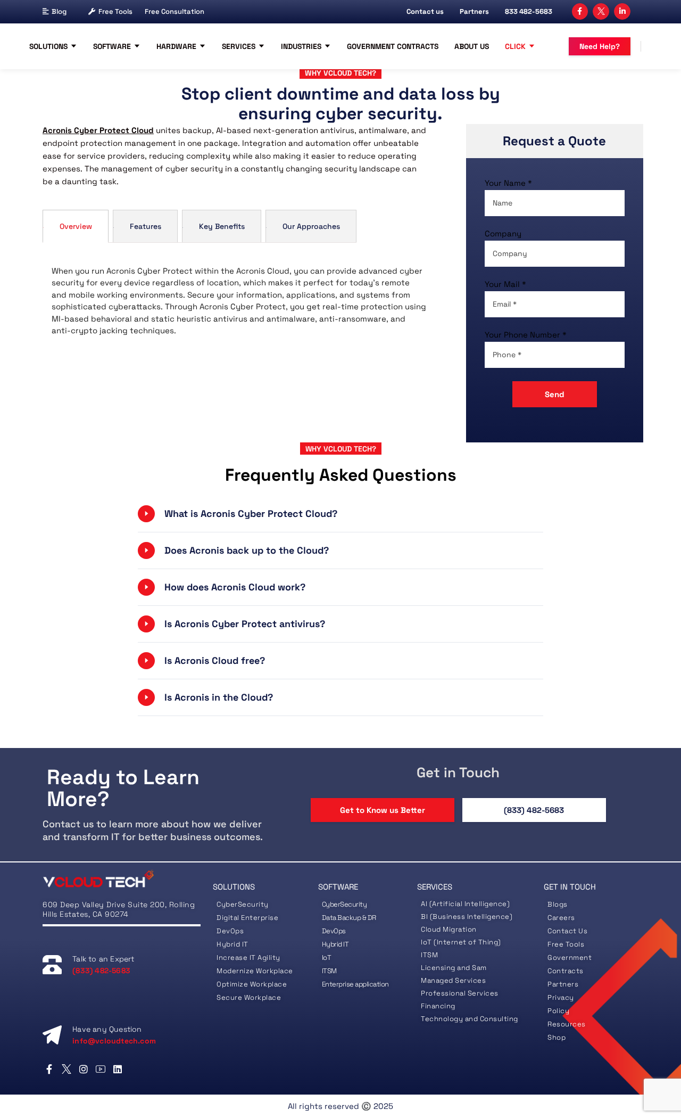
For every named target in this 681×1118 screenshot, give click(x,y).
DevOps (230, 930)
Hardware (176, 46)
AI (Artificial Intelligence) (465, 903)
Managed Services (453, 980)
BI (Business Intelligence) (466, 916)
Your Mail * (505, 284)
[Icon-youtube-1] (100, 1069)
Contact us (425, 11)
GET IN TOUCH (570, 887)
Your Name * (508, 183)
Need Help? (599, 46)
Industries (301, 46)
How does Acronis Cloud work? (236, 587)
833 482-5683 (528, 11)
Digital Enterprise (247, 917)
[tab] (76, 226)
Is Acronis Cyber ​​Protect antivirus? (244, 624)
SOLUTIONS (234, 887)
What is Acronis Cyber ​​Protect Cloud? (252, 513)
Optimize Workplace (252, 984)
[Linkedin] (117, 1069)
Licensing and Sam (454, 967)
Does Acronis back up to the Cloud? (246, 550)
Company (503, 233)
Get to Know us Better (382, 810)
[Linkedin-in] (622, 11)
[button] (340, 514)
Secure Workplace (249, 997)
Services (238, 46)
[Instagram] (83, 1069)
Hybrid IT (232, 944)
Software (112, 46)
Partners (474, 11)
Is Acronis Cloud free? (216, 660)
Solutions (48, 46)
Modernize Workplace (255, 970)
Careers (561, 917)
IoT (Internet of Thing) (461, 942)
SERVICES (434, 887)
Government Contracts (392, 46)
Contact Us (567, 930)
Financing (438, 1005)
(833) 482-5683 (534, 810)
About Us (471, 46)
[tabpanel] (234, 303)
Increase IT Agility (248, 957)
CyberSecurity (243, 904)
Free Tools (115, 11)
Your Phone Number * (526, 335)
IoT (326, 957)
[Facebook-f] (580, 11)
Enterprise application (355, 984)
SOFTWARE (338, 887)
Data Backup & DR (349, 917)
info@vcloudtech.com (114, 1041)
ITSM (329, 970)
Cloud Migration (449, 929)
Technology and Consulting (469, 1018)
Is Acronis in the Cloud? (220, 697)
